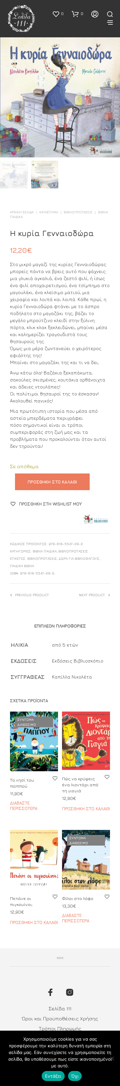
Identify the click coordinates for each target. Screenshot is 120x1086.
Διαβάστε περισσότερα (23, 806)
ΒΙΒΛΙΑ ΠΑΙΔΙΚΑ (45, 551)
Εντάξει (53, 1076)
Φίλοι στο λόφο (77, 898)
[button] (58, 13)
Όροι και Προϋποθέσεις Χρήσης (60, 1018)
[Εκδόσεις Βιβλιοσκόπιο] (95, 519)
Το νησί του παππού (22, 783)
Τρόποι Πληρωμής (60, 1028)
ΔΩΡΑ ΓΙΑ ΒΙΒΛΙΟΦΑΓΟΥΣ (79, 559)
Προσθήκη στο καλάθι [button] (86, 809)
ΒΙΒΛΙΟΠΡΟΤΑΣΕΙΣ (78, 212)
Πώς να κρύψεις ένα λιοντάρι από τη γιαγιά (80, 784)
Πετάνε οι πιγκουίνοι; (21, 901)
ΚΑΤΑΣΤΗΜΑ (48, 212)
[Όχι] (111, 1058)
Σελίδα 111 (60, 1008)
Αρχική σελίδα (22, 212)
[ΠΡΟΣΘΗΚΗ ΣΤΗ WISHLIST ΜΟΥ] (55, 778)
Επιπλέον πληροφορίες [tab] (60, 626)
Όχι (75, 1076)
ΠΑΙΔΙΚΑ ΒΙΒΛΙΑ (22, 566)
